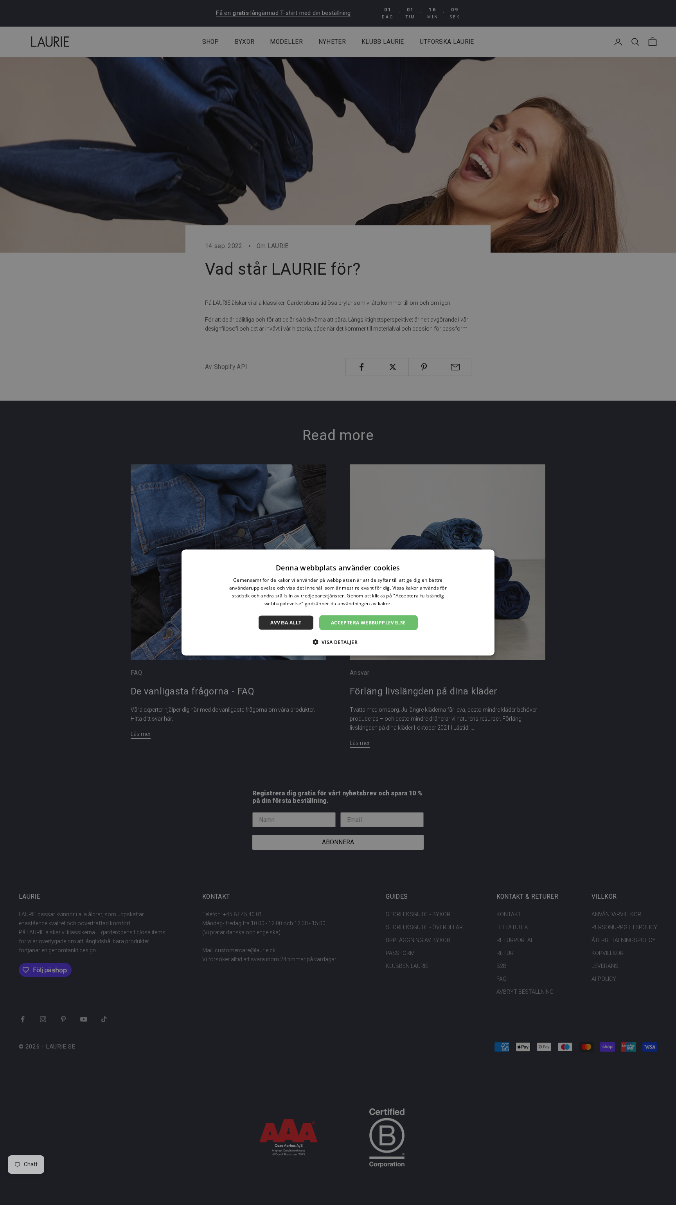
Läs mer (402, 603)
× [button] (486, 558)
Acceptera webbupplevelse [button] (368, 622)
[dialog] (338, 603)
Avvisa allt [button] (285, 622)
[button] (338, 642)
